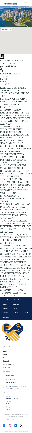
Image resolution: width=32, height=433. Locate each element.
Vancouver (6, 317)
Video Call (6, 367)
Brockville (17, 300)
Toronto (26, 312)
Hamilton (5, 308)
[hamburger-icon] (26, 4)
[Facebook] (4, 425)
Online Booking (8, 364)
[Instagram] (9, 425)
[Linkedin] (15, 425)
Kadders (26, 431)
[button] (16, 357)
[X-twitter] (21, 425)
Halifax (16, 308)
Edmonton (16, 304)
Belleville (5, 300)
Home (5, 352)
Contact (6, 361)
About (5, 355)
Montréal (5, 312)
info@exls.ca (4, 81)
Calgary (5, 304)
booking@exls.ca (5, 84)
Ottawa (16, 312)
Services (6, 358)
